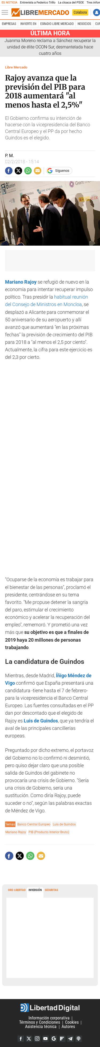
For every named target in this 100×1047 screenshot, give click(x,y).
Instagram (37, 1038)
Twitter (29, 1038)
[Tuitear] (18, 170)
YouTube (45, 1038)
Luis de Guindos (64, 824)
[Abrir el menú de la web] (6, 12)
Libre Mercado (16, 67)
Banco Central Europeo (33, 824)
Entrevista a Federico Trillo (37, 2)
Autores (68, 1026)
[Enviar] (28, 170)
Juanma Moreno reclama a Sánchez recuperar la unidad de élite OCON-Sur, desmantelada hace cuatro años (50, 47)
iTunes (78, 1038)
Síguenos (62, 170)
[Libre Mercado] (40, 12)
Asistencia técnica (41, 1026)
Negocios (84, 24)
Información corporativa (49, 1018)
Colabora (80, 12)
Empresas (9, 24)
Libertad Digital (50, 1007)
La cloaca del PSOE (71, 2)
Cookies (72, 1022)
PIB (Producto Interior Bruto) (49, 832)
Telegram (70, 1038)
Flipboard (62, 1038)
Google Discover (54, 1038)
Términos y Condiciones (39, 1022)
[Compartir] (9, 170)
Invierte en (28, 24)
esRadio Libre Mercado (57, 24)
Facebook (21, 1038)
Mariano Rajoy (15, 832)
